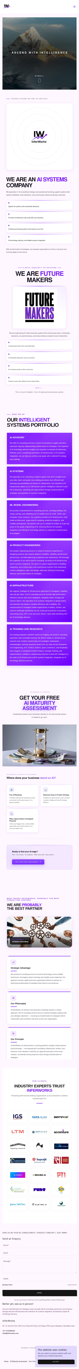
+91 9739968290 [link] (8, 1331)
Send (39, 1293)
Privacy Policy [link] (46, 1300)
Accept (56, 1361)
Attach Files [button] (8, 1285)
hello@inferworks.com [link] (10, 1333)
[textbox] (39, 1245)
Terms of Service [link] (56, 1300)
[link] (6, 6)
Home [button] (6, 1361)
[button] (74, 7)
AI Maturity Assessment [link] (18, 1361)
